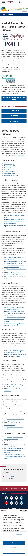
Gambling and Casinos (9, 173)
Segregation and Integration (11, 175)
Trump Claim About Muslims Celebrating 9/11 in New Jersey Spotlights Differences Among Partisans (15, 313)
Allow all (14, 542)
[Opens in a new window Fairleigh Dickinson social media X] (16, 498)
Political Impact (8, 169)
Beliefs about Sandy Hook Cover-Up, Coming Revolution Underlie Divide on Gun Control (14, 319)
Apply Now (5, 488)
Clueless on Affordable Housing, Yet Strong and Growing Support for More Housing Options (15, 456)
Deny (14, 551)
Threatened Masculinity (10, 166)
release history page (19, 155)
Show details (19, 534)
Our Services (14, 116)
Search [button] (20, 3)
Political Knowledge (9, 164)
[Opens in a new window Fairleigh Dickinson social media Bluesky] (21, 503)
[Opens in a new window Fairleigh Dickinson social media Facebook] (6, 498)
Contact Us (15, 488)
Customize (13, 547)
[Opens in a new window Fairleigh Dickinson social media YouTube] (6, 503)
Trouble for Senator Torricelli (14, 356)
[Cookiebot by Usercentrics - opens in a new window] (20, 511)
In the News (14, 121)
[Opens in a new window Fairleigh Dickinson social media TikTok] (11, 503)
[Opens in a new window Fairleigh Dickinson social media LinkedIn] (21, 498)
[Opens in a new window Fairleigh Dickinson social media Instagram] (11, 498)
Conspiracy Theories (9, 168)
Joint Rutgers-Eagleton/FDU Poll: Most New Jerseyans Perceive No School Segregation (15, 450)
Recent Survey (14, 110)
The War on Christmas (9, 171)
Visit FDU (23, 488)
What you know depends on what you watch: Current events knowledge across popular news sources (14, 221)
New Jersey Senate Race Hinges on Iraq (17, 354)
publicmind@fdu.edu (11, 477)
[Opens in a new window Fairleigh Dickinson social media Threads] (16, 503)
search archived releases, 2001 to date (14, 98)
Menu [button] (25, 3)
